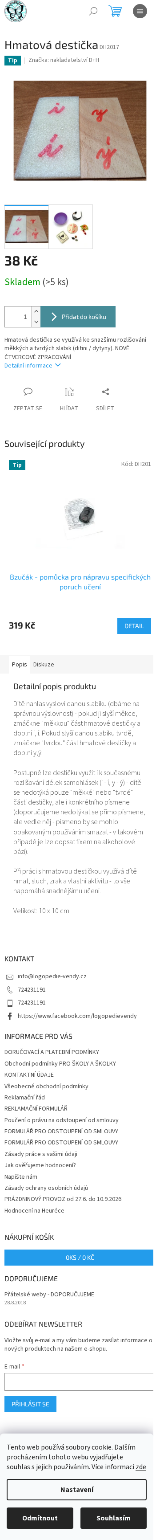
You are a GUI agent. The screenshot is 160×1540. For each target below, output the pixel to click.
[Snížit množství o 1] (36, 322)
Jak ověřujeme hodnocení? (40, 1165)
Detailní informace (28, 365)
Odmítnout (40, 1518)
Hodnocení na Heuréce (34, 1210)
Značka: (63, 60)
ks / (80, 1257)
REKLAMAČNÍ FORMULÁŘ (36, 1108)
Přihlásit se (30, 1404)
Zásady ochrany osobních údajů (46, 1188)
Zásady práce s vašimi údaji (40, 1154)
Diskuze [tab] (43, 664)
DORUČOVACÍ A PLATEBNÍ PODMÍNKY (51, 1052)
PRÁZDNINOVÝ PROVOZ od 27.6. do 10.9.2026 (62, 1199)
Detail (134, 625)
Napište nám (20, 1176)
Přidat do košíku (84, 316)
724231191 (32, 989)
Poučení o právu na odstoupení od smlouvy (61, 1120)
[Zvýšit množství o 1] (36, 311)
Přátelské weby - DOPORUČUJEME (49, 1295)
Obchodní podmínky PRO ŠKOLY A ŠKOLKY (60, 1063)
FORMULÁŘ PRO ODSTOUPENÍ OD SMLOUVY (61, 1131)
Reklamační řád (24, 1097)
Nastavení (76, 1490)
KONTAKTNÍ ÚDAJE (29, 1074)
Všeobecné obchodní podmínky (46, 1086)
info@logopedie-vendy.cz (52, 976)
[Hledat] (93, 11)
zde (141, 1467)
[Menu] (140, 11)
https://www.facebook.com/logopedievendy (77, 1016)
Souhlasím (113, 1518)
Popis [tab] (19, 664)
